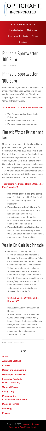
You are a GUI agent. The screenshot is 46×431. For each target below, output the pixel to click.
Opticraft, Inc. (23, 10)
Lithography (8, 391)
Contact (6, 365)
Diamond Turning (10, 404)
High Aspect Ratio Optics (14, 374)
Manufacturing (9, 396)
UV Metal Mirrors (10, 387)
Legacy (26, 424)
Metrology (7, 408)
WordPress (25, 427)
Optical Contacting (11, 382)
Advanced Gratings (11, 361)
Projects (6, 413)
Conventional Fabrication (14, 399)
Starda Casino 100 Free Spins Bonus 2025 (22, 107)
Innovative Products (12, 379)
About (5, 356)
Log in (34, 427)
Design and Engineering (14, 370)
